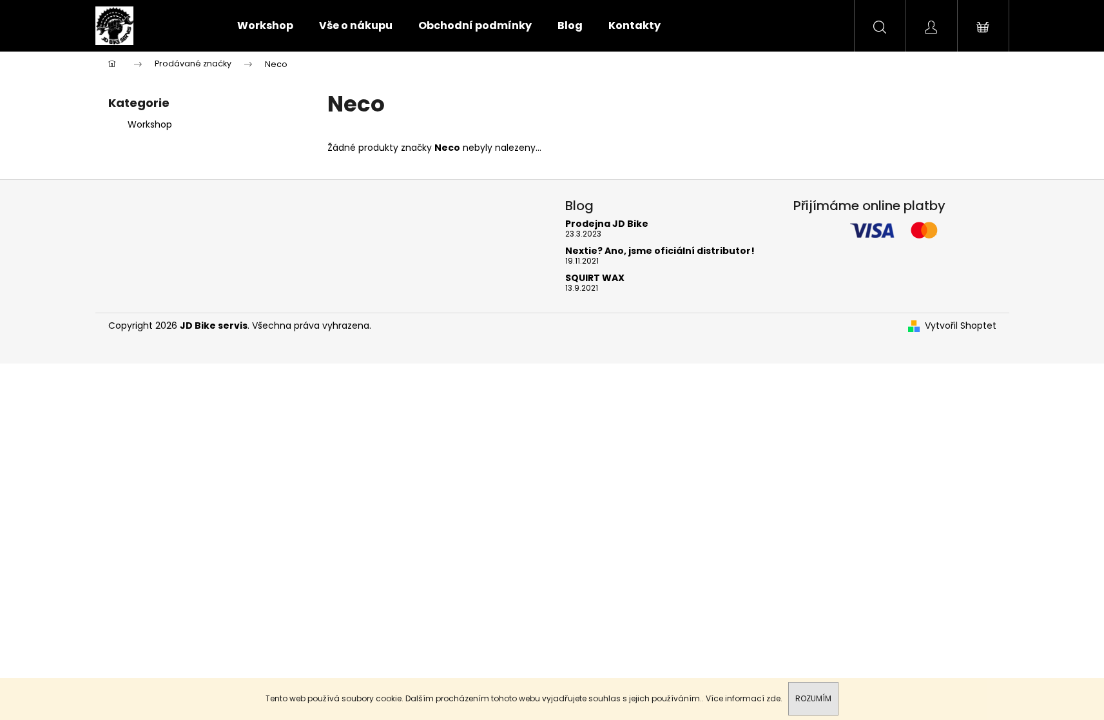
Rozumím (813, 698)
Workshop (150, 124)
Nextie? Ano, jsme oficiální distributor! (660, 251)
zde (773, 698)
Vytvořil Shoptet (960, 326)
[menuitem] (265, 26)
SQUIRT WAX (595, 278)
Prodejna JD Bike (606, 224)
